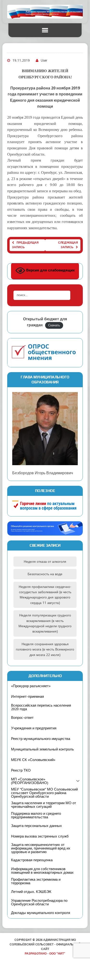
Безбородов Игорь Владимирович (42, 473)
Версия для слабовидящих (50, 270)
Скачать (54, 325)
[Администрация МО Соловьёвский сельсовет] (45, 11)
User (44, 60)
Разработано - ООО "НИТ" (45, 953)
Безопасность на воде (45, 574)
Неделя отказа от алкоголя (45, 561)
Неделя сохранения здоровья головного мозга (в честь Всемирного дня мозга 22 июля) (45, 649)
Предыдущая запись (25, 245)
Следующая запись (68, 245)
